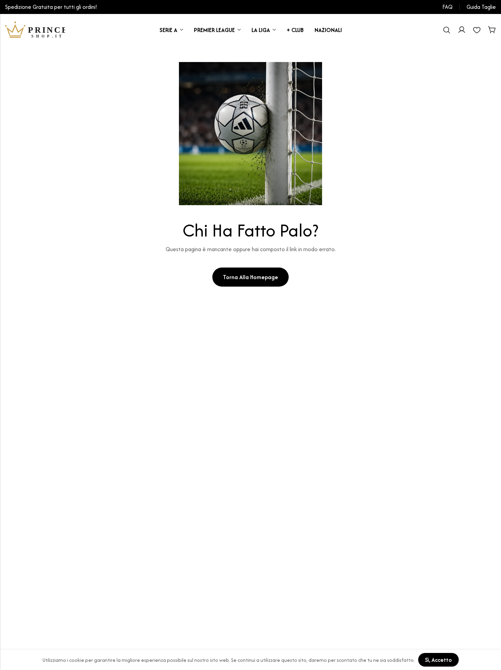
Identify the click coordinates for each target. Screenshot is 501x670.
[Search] (447, 30)
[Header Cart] (492, 30)
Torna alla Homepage (250, 277)
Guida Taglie (481, 7)
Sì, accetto (438, 660)
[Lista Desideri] (477, 30)
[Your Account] (462, 30)
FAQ (447, 7)
